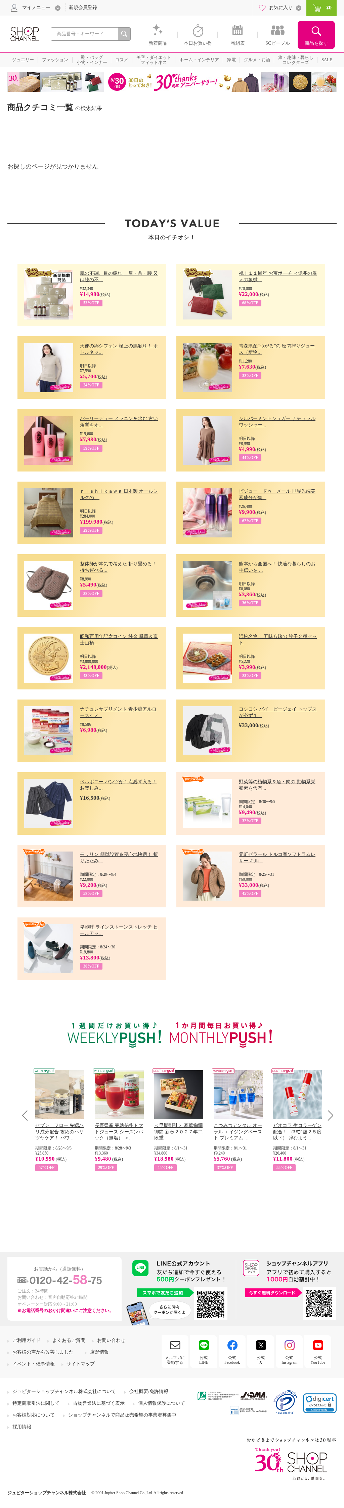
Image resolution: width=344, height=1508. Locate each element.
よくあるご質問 (68, 1340)
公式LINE (203, 1360)
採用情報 (21, 1426)
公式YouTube (317, 1360)
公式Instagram (289, 1360)
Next (328, 1115)
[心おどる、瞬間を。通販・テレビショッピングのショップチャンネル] (24, 33)
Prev (27, 1115)
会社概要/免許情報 (148, 1391)
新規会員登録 (83, 7)
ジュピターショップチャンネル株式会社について (64, 1391)
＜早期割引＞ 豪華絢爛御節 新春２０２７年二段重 (178, 1131)
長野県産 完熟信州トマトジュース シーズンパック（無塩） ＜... (119, 1131)
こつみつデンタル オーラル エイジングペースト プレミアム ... (238, 1131)
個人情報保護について (161, 1403)
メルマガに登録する (175, 1360)
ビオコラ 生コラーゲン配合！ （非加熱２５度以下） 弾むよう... (297, 1131)
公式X (261, 1360)
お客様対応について (33, 1415)
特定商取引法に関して (35, 1403)
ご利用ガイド (26, 1340)
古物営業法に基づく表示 (99, 1403)
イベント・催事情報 (33, 1363)
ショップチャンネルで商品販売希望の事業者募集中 (122, 1415)
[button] (320, 1403)
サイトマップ (81, 1363)
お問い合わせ (111, 1340)
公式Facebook (232, 1360)
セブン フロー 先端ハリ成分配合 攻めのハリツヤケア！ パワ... (59, 1131)
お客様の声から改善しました (43, 1352)
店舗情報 (99, 1352)
